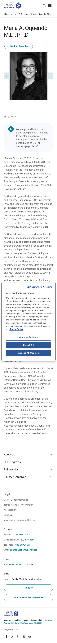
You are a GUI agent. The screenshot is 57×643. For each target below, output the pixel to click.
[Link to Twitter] (12, 636)
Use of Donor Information (16, 500)
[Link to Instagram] (24, 636)
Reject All (28, 345)
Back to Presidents (20, 46)
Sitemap (8, 515)
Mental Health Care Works (28, 597)
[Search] (44, 5)
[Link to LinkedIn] (18, 636)
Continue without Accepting (39, 287)
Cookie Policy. (16, 329)
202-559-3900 (21, 534)
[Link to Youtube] (29, 636)
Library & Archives (20, 14)
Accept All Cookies (28, 353)
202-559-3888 (27, 539)
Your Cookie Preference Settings (20, 520)
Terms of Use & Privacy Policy (18, 504)
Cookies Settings (28, 337)
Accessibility (10, 510)
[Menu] (50, 5)
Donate (28, 587)
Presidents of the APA (41, 14)
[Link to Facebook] (6, 636)
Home (7, 14)
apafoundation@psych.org (23, 550)
